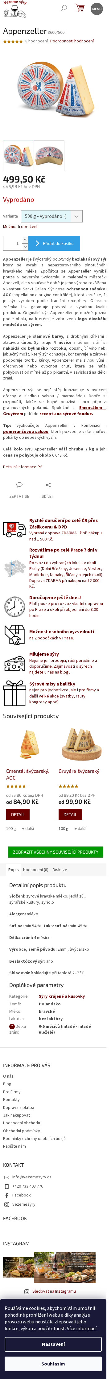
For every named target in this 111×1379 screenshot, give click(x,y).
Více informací (82, 1328)
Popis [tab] (13, 870)
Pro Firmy (12, 1092)
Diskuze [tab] (60, 870)
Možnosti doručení (20, 227)
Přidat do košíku (58, 243)
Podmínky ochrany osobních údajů (34, 1139)
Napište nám (14, 1146)
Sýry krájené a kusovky (62, 996)
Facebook (21, 1195)
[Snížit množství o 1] (25, 246)
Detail (18, 814)
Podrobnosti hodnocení (72, 41)
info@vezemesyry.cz (31, 1177)
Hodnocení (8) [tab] (35, 870)
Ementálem (92, 408)
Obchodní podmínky (21, 1131)
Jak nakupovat (16, 1115)
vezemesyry (23, 1204)
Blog (7, 1084)
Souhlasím (53, 1364)
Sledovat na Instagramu (54, 1291)
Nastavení (53, 1344)
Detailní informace (19, 467)
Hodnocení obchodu (21, 1123)
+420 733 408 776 (27, 1186)
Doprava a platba (18, 1108)
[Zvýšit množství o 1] (25, 239)
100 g (11, 829)
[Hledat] (64, 8)
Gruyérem (13, 414)
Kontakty (11, 1100)
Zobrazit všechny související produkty (55, 852)
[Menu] (96, 8)
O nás (8, 1076)
